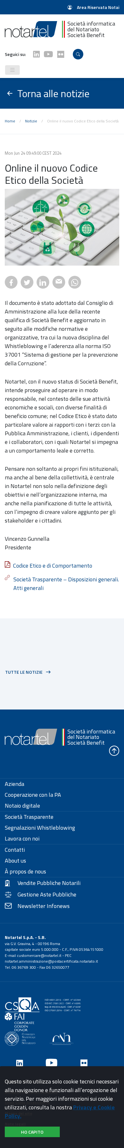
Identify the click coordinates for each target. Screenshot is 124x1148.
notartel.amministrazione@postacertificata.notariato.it (51, 961)
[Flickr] (60, 54)
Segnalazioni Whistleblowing (40, 828)
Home (10, 121)
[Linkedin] (36, 54)
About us (15, 861)
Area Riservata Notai (97, 7)
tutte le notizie (24, 672)
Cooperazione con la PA (33, 795)
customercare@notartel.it (39, 955)
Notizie (31, 121)
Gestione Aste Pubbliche (46, 894)
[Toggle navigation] (12, 70)
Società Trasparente (29, 817)
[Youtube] (48, 54)
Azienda (14, 784)
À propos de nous (25, 871)
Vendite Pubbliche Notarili (48, 883)
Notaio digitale (22, 806)
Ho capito (32, 1132)
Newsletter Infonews (43, 906)
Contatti (15, 850)
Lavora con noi (22, 839)
